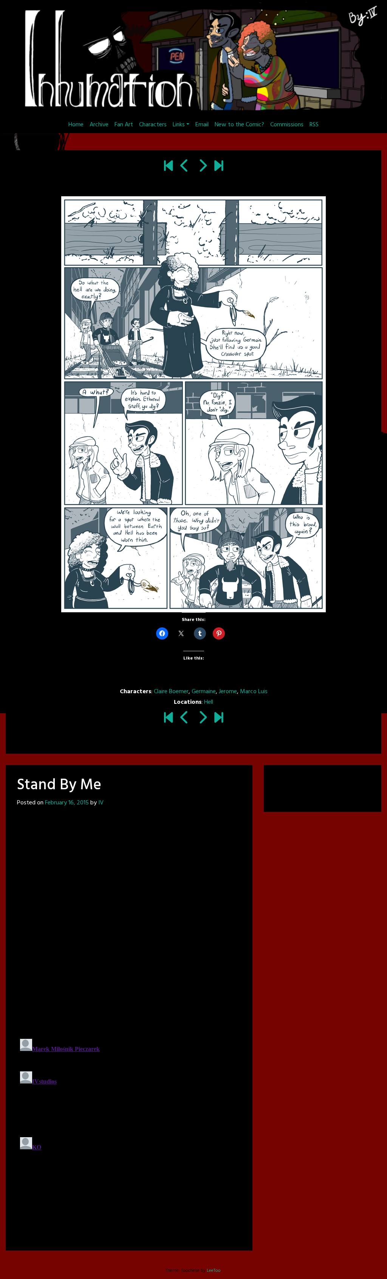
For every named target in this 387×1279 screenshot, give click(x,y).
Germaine (204, 692)
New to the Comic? (239, 125)
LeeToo (214, 1270)
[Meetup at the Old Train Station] (184, 167)
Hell (208, 702)
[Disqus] (129, 922)
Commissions (286, 125)
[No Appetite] (218, 167)
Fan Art (124, 125)
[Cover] (168, 167)
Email (202, 125)
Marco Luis (254, 692)
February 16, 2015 (67, 803)
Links (179, 125)
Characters (153, 125)
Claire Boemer (171, 692)
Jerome (228, 692)
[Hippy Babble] (202, 167)
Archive (99, 125)
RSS (314, 125)
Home (76, 125)
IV (101, 803)
